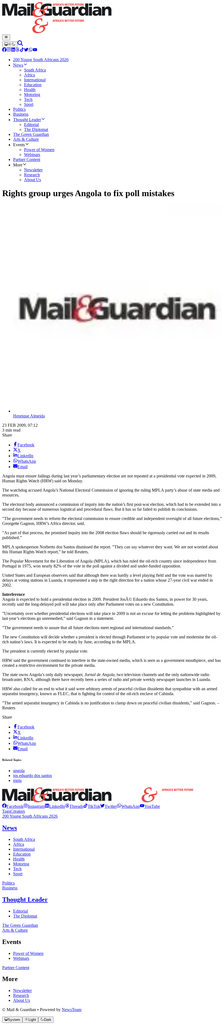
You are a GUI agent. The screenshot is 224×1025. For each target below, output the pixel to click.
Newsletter (22, 990)
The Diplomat (25, 916)
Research (21, 995)
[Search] (20, 44)
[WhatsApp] (30, 50)
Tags (6, 811)
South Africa (24, 839)
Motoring (21, 864)
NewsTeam (71, 1009)
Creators (17, 811)
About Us (21, 1000)
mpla (17, 780)
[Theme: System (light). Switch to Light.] (9, 44)
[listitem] (12, 806)
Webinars (21, 958)
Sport (17, 873)
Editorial (20, 911)
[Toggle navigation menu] (6, 37)
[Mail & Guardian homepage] (112, 18)
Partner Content (15, 967)
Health (19, 859)
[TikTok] (22, 50)
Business (9, 888)
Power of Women (28, 953)
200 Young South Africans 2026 (30, 816)
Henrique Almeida (29, 416)
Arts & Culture (15, 930)
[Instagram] (9, 50)
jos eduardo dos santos (32, 775)
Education (22, 854)
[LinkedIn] (13, 50)
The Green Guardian (20, 925)
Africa (18, 844)
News (9, 827)
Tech (17, 868)
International (24, 849)
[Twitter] (26, 50)
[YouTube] (35, 50)
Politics (8, 883)
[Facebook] (4, 50)
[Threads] (17, 50)
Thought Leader (25, 899)
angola (19, 770)
